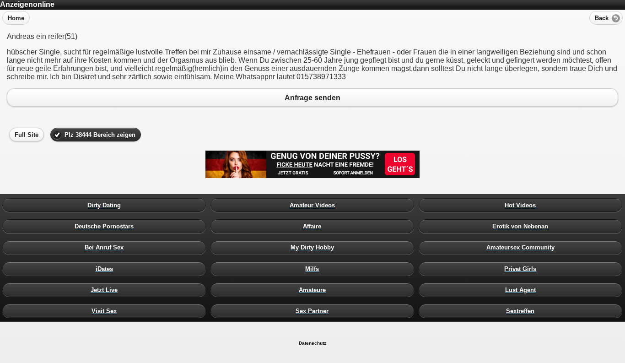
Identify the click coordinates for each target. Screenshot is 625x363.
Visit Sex (106, 310)
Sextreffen (522, 310)
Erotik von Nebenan (522, 226)
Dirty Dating (106, 205)
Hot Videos (522, 205)
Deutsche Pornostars (106, 226)
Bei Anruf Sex (106, 247)
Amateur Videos (314, 205)
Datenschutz (312, 343)
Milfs (314, 268)
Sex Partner (314, 310)
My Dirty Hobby (314, 247)
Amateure (314, 289)
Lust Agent (522, 289)
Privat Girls (522, 268)
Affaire (314, 226)
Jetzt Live (106, 289)
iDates (106, 268)
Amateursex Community (522, 247)
